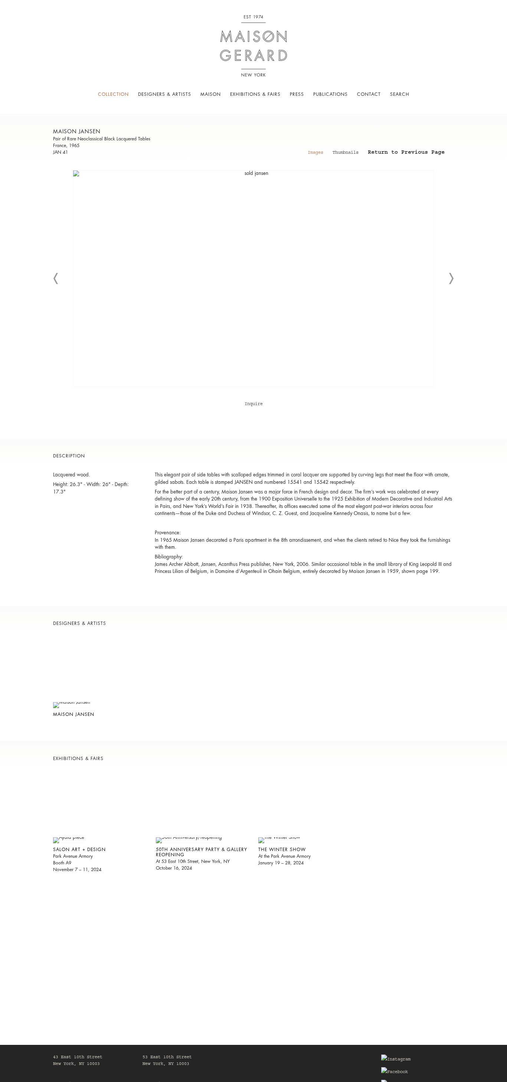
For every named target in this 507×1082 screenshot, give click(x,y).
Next (451, 278)
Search (399, 94)
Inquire (254, 404)
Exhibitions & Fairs (255, 94)
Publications (330, 94)
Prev (56, 278)
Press (297, 94)
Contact (369, 94)
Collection (113, 94)
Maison (210, 94)
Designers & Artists (164, 94)
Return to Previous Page (406, 153)
